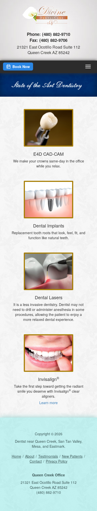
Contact (36, 461)
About (29, 456)
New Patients (72, 456)
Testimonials (48, 456)
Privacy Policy (56, 461)
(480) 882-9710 (56, 34)
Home (16, 456)
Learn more (48, 402)
